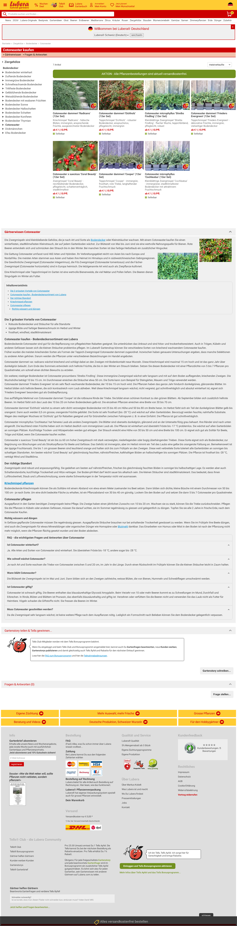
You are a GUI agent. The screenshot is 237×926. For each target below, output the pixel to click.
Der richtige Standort (20, 298)
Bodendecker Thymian (18, 120)
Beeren (73, 20)
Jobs (124, 802)
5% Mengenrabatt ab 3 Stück (136, 745)
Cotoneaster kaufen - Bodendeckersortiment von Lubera (38, 294)
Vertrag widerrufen (187, 794)
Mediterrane (97, 20)
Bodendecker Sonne (16, 104)
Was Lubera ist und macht (135, 789)
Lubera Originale (28, 20)
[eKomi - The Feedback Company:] (190, 748)
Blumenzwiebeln (161, 20)
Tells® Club (15, 847)
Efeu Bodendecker (15, 132)
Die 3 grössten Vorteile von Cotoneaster (30, 291)
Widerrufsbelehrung (188, 790)
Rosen (125, 20)
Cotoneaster (45, 43)
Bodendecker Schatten (18, 112)
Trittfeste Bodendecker (18, 88)
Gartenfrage (94, 863)
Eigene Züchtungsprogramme (136, 750)
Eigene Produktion (131, 754)
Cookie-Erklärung (186, 785)
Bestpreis (43, 20)
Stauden (147, 20)
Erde (210, 20)
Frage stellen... (222, 694)
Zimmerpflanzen (198, 20)
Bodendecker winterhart (18, 72)
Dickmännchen (13, 128)
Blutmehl (123, 526)
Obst (66, 20)
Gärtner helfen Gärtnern (22, 856)
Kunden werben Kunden (22, 860)
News (8, 20)
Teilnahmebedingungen (95, 655)
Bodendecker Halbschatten (20, 108)
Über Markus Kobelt (131, 784)
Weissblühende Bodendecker (21, 96)
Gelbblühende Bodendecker (20, 92)
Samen (184, 20)
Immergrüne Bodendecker (19, 80)
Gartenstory (104, 860)
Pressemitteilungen (131, 798)
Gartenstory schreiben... (217, 670)
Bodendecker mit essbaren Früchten (25, 100)
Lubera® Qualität (130, 741)
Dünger (218, 20)
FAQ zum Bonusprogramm (58, 655)
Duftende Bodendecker (18, 76)
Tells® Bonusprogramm (22, 851)
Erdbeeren (84, 20)
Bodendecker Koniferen (18, 116)
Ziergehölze (135, 20)
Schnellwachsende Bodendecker (23, 84)
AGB (180, 781)
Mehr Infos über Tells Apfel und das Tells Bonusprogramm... (150, 872)
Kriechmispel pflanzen (21, 301)
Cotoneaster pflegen (20, 305)
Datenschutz (184, 776)
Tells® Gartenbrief (19, 869)
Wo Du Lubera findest (132, 793)
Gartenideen (56, 20)
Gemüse (175, 20)
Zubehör (227, 20)
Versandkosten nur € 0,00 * (79, 816)
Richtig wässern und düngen (26, 309)
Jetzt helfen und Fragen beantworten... (30, 907)
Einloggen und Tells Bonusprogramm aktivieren (147, 866)
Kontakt (126, 807)
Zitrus (108, 20)
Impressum (183, 772)
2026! (16, 20)
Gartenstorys (16, 865)
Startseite (6, 43)
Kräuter (116, 20)
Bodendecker (31, 43)
